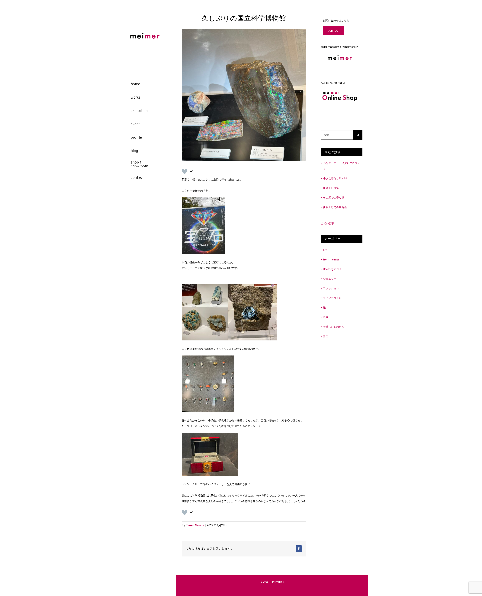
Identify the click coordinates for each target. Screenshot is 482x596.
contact (333, 31)
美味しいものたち (333, 326)
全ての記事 (327, 223)
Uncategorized (332, 269)
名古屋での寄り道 (333, 197)
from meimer (331, 259)
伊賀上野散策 (331, 188)
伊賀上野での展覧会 (335, 207)
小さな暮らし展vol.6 (335, 178)
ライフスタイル (332, 297)
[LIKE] (184, 171)
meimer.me (278, 582)
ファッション (331, 288)
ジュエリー (329, 278)
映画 (325, 317)
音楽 (325, 336)
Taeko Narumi (195, 525)
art (325, 249)
